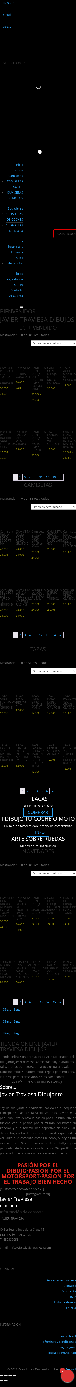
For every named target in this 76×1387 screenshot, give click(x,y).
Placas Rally (15, 247)
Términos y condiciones (59, 1342)
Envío (72, 1297)
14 (54, 635)
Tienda (18, 170)
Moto (19, 258)
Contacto (17, 290)
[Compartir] (10, 1375)
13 (47, 635)
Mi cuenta (69, 1291)
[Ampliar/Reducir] (1, 1375)
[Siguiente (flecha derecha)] (6, 1380)
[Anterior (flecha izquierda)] (1, 1380)
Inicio (19, 165)
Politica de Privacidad (61, 1353)
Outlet (18, 285)
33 (41, 477)
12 (41, 635)
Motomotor (15, 263)
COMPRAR (38, 812)
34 (47, 477)
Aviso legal (68, 1336)
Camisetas (15, 176)
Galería (71, 1308)
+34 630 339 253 (14, 62)
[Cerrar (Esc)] (14, 1375)
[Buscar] (35, 86)
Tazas (19, 241)
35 (54, 477)
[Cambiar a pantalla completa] (6, 1375)
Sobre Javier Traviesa (61, 1280)
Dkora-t (71, 1369)
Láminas (17, 252)
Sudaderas (15, 208)
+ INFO (38, 832)
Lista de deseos (65, 1302)
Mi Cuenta (15, 296)
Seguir (18, 1009)
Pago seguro (67, 1347)
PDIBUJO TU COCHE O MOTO (38, 819)
